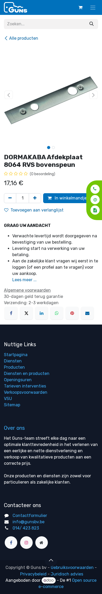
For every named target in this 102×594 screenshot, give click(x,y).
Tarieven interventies (25, 386)
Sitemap (12, 404)
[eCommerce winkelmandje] (80, 7)
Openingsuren (18, 379)
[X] (26, 313)
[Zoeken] (91, 24)
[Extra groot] (41, 542)
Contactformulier (30, 515)
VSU (8, 398)
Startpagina (15, 354)
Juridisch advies (67, 574)
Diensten (13, 360)
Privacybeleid (33, 574)
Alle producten (23, 38)
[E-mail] (87, 313)
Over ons (14, 428)
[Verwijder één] (10, 198)
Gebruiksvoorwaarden (72, 567)
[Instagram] (26, 542)
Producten (14, 367)
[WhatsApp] (56, 313)
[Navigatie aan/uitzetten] (93, 7)
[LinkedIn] (41, 313)
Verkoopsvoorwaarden (25, 392)
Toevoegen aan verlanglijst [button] (37, 210)
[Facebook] (11, 313)
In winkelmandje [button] (70, 198)
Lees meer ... (24, 279)
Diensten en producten (26, 373)
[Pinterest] (72, 313)
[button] (93, 188)
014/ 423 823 (26, 528)
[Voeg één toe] (35, 198)
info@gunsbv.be (28, 521)
